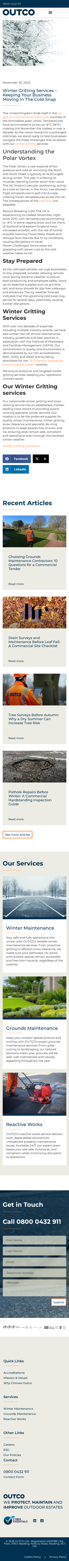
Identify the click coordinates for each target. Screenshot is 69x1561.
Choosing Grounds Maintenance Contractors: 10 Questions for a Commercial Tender (33, 563)
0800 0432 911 (12, 4)
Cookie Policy (32, 1556)
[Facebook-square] (42, 1520)
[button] (17, 458)
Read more (16, 584)
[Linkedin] (34, 1520)
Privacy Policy (57, 1556)
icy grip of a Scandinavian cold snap (32, 115)
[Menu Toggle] (50, 12)
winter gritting (25, 144)
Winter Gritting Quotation (21, 446)
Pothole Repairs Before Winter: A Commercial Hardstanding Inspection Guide (30, 798)
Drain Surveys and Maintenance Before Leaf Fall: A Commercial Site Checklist (34, 642)
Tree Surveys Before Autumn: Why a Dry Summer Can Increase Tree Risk (33, 719)
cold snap (46, 201)
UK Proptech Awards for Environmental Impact (33, 362)
